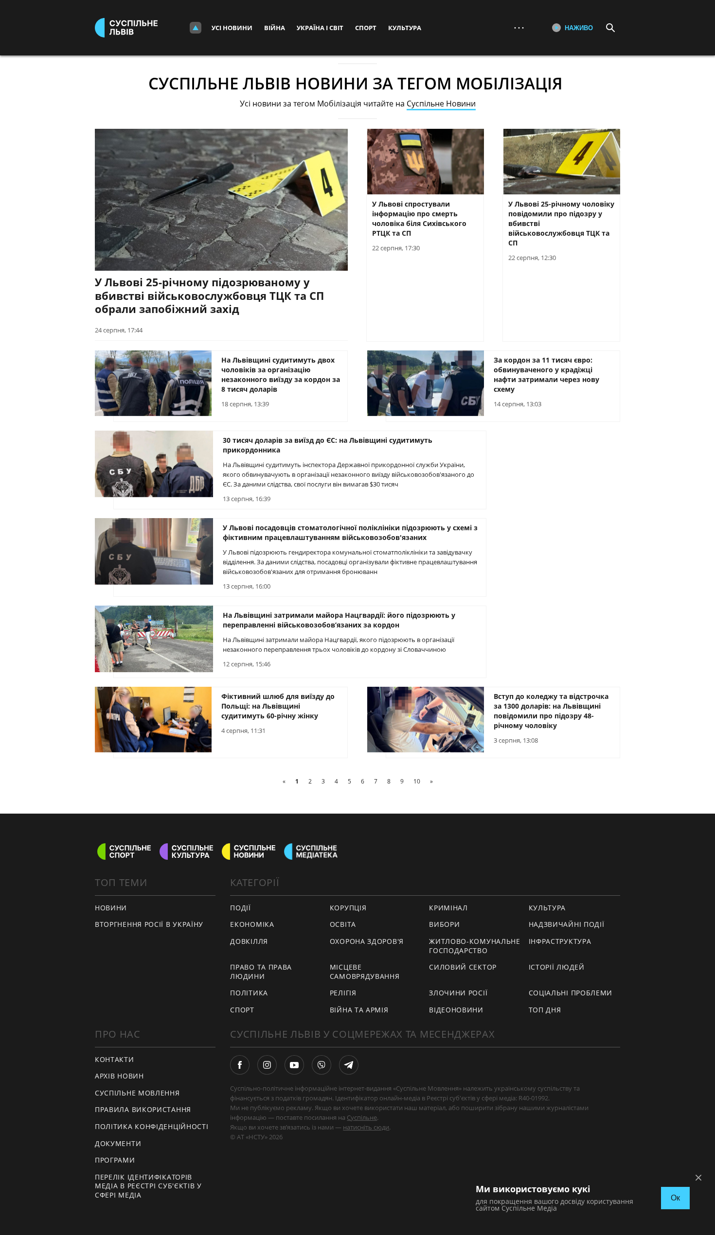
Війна (274, 27)
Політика (249, 992)
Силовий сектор (463, 967)
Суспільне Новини (441, 103)
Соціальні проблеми (571, 992)
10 (416, 781)
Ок (675, 1198)
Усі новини (232, 27)
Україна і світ (320, 27)
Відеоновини (456, 1009)
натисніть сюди (366, 1127)
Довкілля (249, 941)
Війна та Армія (359, 1009)
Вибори (444, 924)
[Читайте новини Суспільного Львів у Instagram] (267, 1065)
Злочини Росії (458, 992)
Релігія (343, 992)
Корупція (348, 907)
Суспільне (362, 1117)
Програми (115, 1160)
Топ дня (545, 1009)
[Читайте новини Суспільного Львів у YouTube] (294, 1065)
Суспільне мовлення (137, 1092)
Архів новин (119, 1075)
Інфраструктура (560, 941)
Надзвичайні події (567, 924)
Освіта (343, 924)
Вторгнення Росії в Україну (149, 924)
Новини (111, 907)
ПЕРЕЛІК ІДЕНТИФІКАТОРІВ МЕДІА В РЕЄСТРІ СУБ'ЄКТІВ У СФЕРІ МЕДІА (148, 1186)
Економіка (252, 924)
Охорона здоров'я (367, 941)
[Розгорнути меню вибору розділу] (195, 28)
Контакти (114, 1059)
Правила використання (143, 1109)
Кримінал (448, 907)
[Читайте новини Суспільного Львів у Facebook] (240, 1065)
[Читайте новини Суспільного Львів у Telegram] (348, 1065)
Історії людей (557, 967)
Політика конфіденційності (152, 1126)
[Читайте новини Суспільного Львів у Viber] (321, 1065)
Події (240, 907)
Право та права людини (261, 971)
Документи (118, 1143)
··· (519, 27)
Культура (404, 27)
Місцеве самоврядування (365, 971)
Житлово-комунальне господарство (474, 946)
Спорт (365, 27)
